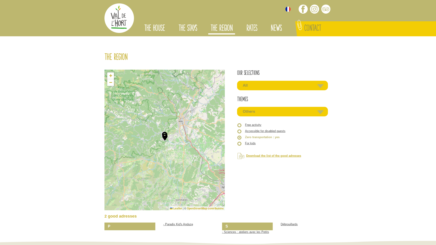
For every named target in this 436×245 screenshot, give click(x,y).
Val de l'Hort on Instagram (314, 9)
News (276, 29)
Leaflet (177, 208)
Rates (251, 29)
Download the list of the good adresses (273, 155)
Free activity (253, 125)
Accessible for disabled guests (265, 131)
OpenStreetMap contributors (205, 208)
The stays (187, 29)
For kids (250, 143)
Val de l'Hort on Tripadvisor (325, 9)
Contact (312, 29)
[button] (164, 137)
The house (154, 29)
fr (288, 9)
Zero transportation (262, 137)
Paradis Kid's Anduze (179, 224)
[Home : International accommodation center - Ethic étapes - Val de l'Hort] (119, 18)
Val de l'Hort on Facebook (303, 9)
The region (222, 29)
